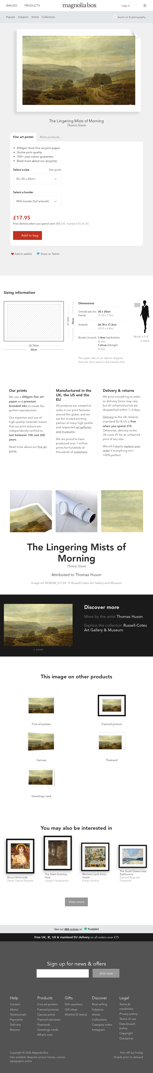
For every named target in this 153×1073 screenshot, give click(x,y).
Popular (10, 17)
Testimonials (18, 1014)
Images (11, 5)
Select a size (37, 170)
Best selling (99, 1004)
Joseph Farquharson (57, 880)
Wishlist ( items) (76, 1014)
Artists (35, 17)
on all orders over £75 (76, 937)
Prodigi (139, 1052)
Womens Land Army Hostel (94, 876)
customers (80, 452)
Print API (125, 1052)
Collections (48, 17)
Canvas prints (46, 1014)
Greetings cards (47, 1030)
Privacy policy (128, 1014)
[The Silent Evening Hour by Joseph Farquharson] (58, 853)
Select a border (23, 192)
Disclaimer (126, 1038)
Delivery (108, 417)
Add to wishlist (23, 254)
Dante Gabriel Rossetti (20, 880)
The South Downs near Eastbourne (133, 873)
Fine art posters (47, 1004)
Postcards (43, 1025)
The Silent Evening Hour (56, 876)
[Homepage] (77, 6)
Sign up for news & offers (76, 964)
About (14, 1009)
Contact (15, 1004)
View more (76, 902)
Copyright (126, 1033)
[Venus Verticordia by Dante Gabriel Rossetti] (20, 856)
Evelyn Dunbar (90, 880)
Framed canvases (48, 1019)
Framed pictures (48, 1009)
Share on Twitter (50, 254)
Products (32, 5)
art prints (51, 161)
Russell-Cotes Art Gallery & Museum (115, 628)
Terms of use (127, 1019)
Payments (16, 1019)
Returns (15, 1030)
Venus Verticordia (17, 877)
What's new (45, 1035)
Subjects (23, 17)
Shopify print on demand (128, 1057)
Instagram (98, 1030)
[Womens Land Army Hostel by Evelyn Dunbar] (95, 857)
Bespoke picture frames (41, 1057)
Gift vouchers (73, 1004)
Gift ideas (71, 1009)
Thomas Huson (76, 125)
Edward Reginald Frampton (130, 879)
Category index (102, 1025)
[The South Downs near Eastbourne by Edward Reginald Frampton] (133, 856)
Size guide (55, 169)
